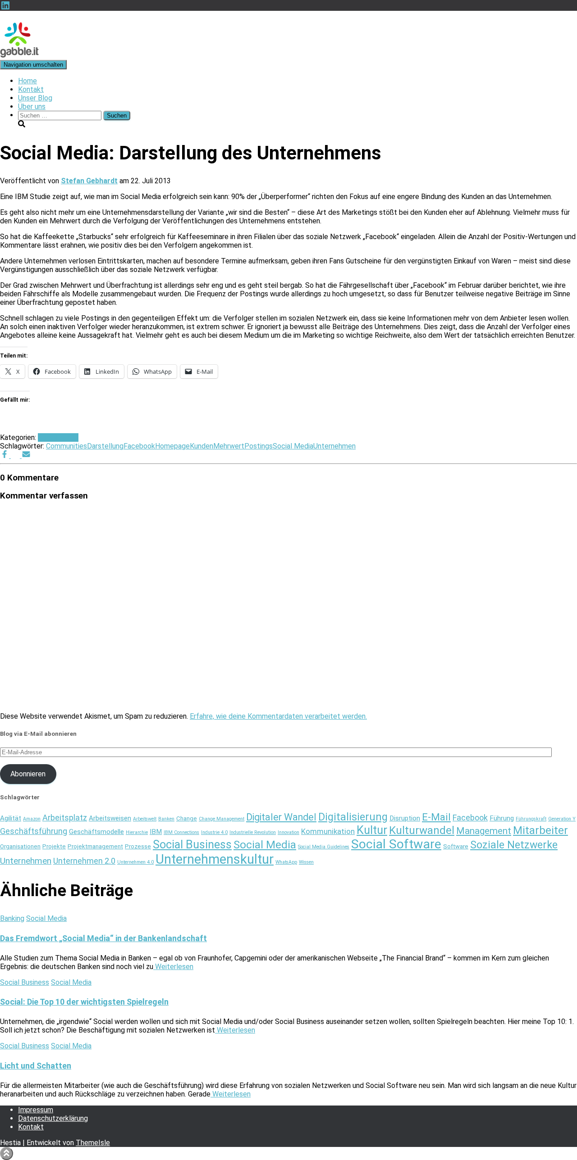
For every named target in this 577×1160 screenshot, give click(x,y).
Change (186, 818)
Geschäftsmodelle (96, 832)
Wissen (306, 862)
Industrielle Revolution (252, 832)
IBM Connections (181, 832)
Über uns (32, 106)
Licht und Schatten (35, 1065)
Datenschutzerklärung (53, 1118)
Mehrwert (228, 446)
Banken (166, 819)
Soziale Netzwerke (514, 844)
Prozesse (138, 846)
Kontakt (31, 89)
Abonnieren (28, 774)
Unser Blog (35, 98)
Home (27, 81)
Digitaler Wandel (281, 817)
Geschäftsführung (33, 831)
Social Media (58, 437)
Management (483, 830)
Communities (66, 446)
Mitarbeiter (540, 830)
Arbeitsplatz (64, 817)
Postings (258, 446)
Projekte (54, 846)
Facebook (139, 446)
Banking (12, 918)
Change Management (221, 819)
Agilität (10, 818)
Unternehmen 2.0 (84, 860)
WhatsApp (286, 862)
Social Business (192, 844)
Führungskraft (531, 819)
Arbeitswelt (144, 819)
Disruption (404, 818)
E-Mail (436, 817)
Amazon (32, 819)
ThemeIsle (93, 1142)
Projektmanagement (95, 846)
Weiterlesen (173, 966)
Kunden (201, 446)
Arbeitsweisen (110, 818)
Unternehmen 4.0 (135, 862)
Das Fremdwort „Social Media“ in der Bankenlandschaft (103, 938)
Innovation (288, 832)
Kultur (372, 830)
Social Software (396, 844)
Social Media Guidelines (323, 847)
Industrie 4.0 (214, 832)
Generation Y (562, 819)
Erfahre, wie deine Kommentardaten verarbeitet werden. (278, 716)
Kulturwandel (421, 830)
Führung (502, 818)
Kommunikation (328, 831)
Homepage (172, 446)
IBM (156, 832)
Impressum (35, 1110)
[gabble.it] (19, 55)
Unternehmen (334, 446)
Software (455, 846)
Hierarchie (137, 832)
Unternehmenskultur (215, 859)
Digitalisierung (353, 817)
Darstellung (105, 446)
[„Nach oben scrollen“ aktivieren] (6, 1153)
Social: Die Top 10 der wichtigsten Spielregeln (84, 1001)
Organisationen (20, 846)
